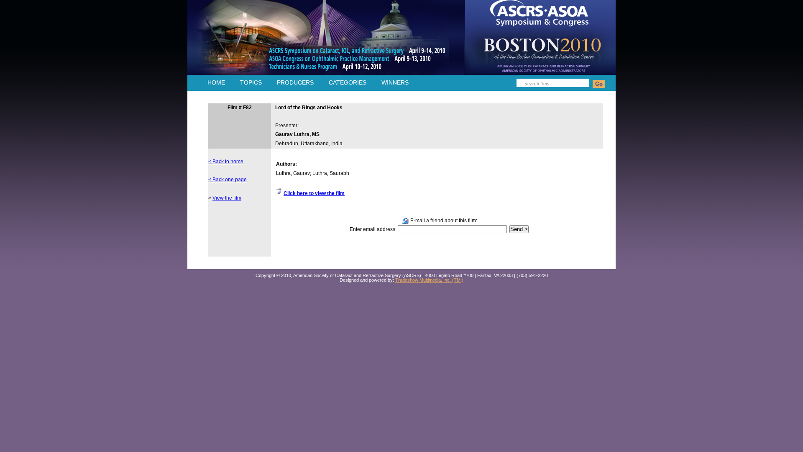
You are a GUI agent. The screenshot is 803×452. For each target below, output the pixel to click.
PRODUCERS (295, 82)
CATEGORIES (347, 82)
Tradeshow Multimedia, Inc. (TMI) (429, 279)
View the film (226, 198)
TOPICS (251, 82)
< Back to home (225, 161)
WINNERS (395, 82)
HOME (216, 82)
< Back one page (227, 179)
